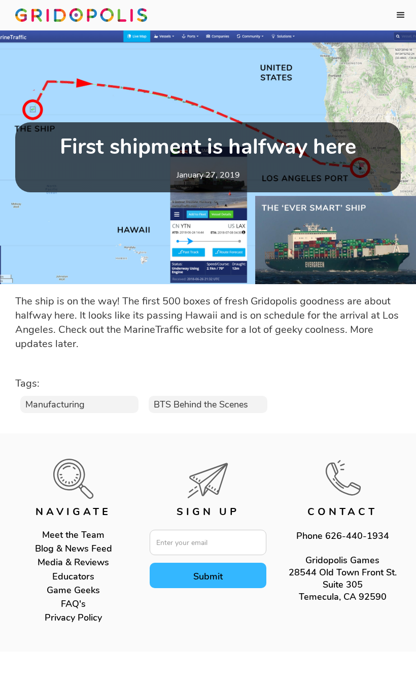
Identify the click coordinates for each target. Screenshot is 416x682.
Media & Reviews (73, 562)
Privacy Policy (73, 617)
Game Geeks (73, 590)
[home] (81, 15)
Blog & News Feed (73, 548)
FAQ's (73, 604)
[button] (401, 15)
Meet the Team (73, 535)
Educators (73, 576)
